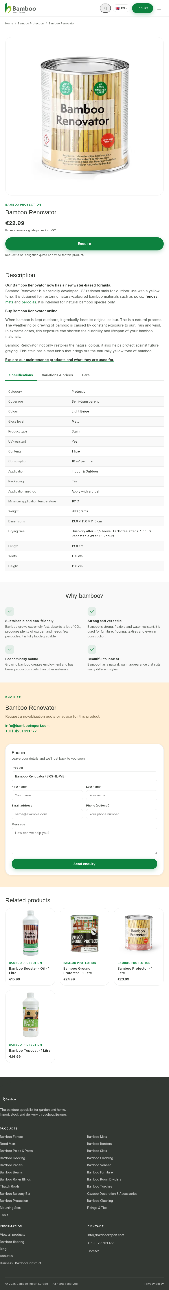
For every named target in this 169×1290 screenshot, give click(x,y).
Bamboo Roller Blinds (15, 1179)
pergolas (29, 302)
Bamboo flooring (12, 1242)
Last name (93, 786)
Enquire (143, 8)
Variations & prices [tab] (57, 375)
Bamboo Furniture (100, 1172)
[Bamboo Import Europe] (20, 8)
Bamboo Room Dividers (104, 1179)
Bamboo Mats (97, 1137)
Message (18, 824)
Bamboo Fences (12, 1137)
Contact (93, 1251)
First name (19, 786)
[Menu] (159, 8)
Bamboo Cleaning (100, 1200)
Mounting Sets (10, 1208)
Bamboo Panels (11, 1165)
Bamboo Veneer (99, 1165)
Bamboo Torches (99, 1186)
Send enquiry (84, 864)
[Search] (105, 8)
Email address (22, 805)
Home (9, 23)
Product (17, 767)
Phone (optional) (97, 805)
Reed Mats (8, 1144)
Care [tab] (86, 375)
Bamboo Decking (12, 1158)
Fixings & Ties (97, 1208)
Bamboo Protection (31, 23)
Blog (3, 1249)
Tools (4, 1215)
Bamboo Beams (11, 1172)
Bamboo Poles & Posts (16, 1151)
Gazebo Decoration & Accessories (112, 1193)
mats (9, 302)
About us (6, 1256)
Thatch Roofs (10, 1186)
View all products (12, 1234)
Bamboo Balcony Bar (15, 1193)
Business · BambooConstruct (20, 1263)
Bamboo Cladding (100, 1158)
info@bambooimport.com (27, 725)
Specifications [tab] (21, 375)
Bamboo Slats (97, 1151)
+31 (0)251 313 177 (21, 731)
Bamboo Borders (99, 1144)
